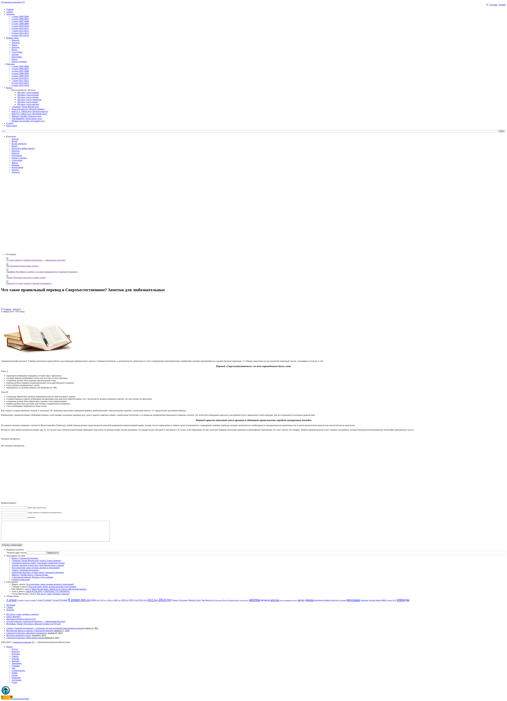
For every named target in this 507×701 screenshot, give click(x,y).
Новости (15, 40)
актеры (254, 600)
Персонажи (17, 57)
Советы (15, 656)
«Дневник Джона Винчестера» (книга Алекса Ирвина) (36, 560)
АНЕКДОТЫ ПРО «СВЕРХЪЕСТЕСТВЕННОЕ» (47, 591)
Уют (13, 668)
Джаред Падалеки (179, 600)
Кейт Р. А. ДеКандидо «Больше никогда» (30, 111)
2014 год (165, 600)
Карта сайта (11, 126)
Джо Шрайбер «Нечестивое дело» (27, 118)
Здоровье (16, 666)
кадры (326, 600)
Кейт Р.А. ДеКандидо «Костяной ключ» (29, 114)
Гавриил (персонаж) (21, 579)
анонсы (282, 600)
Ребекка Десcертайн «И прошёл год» (28, 121)
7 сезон (55, 600)
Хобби (14, 673)
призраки (364, 600)
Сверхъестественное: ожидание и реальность (26, 633)
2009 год (117, 600)
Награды (16, 47)
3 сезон (26, 600)
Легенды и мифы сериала (23, 148)
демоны (309, 599)
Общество (16, 677)
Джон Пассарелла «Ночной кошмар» (28, 109)
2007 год (103, 600)
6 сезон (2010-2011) (20, 28)
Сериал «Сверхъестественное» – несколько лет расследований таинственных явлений (45, 628)
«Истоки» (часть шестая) (28, 104)
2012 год (142, 600)
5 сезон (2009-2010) (20, 26)
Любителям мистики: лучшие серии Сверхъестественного (38, 572)
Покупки (16, 654)
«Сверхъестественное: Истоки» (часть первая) (32, 577)
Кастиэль (218, 600)
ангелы (274, 600)
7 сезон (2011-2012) (20, 31)
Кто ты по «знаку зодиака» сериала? (53, 594)
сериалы (372, 600)
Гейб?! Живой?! (13, 617)
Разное (9, 647)
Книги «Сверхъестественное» (25, 558)
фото (384, 600)
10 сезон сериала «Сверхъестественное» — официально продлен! (35, 260)
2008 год (110, 600)
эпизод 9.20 (391, 600)
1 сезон (11, 600)
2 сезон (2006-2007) (20, 19)
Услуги (15, 649)
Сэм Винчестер (244, 600)
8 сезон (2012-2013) (20, 33)
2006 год (95, 600)
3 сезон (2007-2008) (20, 21)
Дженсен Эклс (194, 600)
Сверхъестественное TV (24, 642)
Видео (14, 50)
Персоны (10, 64)
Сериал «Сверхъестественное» (25, 570)
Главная (9, 9)
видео (301, 599)
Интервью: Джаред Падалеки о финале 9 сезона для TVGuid (33, 624)
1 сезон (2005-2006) (20, 16)
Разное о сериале (19, 61)
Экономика (17, 663)
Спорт (14, 682)
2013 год (152, 600)
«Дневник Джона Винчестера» (25, 107)
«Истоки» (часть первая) (28, 92)
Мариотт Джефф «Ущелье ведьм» (27, 116)
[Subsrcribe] (487, 5)
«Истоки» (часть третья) (28, 97)
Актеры (15, 54)
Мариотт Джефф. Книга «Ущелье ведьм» (30, 575)
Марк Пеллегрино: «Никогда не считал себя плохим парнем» (59, 589)
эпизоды (403, 600)
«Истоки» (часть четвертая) (29, 99)
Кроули (225, 600)
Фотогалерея (17, 167)
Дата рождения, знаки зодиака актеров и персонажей (36, 568)
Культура (16, 651)
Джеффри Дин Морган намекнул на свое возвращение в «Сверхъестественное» (42, 272)
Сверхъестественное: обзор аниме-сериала (25, 638)
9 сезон (74, 599)
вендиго (294, 600)
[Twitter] (493, 5)
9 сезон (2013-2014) (20, 35)
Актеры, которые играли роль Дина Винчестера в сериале (38, 565)
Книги (15, 59)
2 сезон (20, 600)
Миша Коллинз (234, 600)
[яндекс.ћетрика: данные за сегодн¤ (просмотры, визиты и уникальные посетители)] (21, 699)
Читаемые (10, 605)
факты (378, 600)
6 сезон (47, 600)
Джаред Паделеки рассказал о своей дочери (26, 277)
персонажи (353, 600)
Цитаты (15, 170)
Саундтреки (17, 52)
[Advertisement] (256, 213)
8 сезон (63, 599)
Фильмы (15, 165)
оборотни (334, 600)
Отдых (15, 675)
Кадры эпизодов (19, 143)
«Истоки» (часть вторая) (28, 95)
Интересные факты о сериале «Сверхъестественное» (30, 630)
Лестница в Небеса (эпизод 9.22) (21, 619)
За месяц (10, 610)
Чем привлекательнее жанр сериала (22, 266)
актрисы (265, 600)
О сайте (9, 123)
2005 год (85, 600)
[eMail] (502, 5)
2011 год (133, 600)
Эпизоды (10, 14)
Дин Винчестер (208, 600)
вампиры (288, 600)
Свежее (9, 607)
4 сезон (33, 600)
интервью (318, 600)
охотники (342, 600)
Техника (15, 658)
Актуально (16, 680)
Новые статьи (12, 38)
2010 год (125, 600)
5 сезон (39, 600)
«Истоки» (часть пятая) (27, 102)
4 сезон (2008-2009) (20, 23)
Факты (15, 45)
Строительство (18, 670)
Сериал (9, 12)
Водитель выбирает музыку (18, 635)
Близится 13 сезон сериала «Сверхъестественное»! (29, 283)
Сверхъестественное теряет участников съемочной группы (38, 563)
